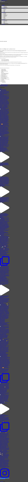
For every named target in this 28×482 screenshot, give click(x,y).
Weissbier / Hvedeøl (5, 23)
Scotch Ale (4, 18)
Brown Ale (4, 13)
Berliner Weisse (5, 20)
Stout (4, 19)
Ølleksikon (3, 5)
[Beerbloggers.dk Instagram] (0, 88)
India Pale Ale (5, 15)
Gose (4, 21)
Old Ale (4, 16)
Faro (4, 8)
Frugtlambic (4, 9)
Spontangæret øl (5, 7)
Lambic (4, 10)
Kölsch (4, 22)
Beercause (20, 50)
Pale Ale (4, 17)
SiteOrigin (2, 481)
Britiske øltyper (4, 12)
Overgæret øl (5, 6)
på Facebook (20, 63)
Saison (4, 11)
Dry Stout (4, 14)
